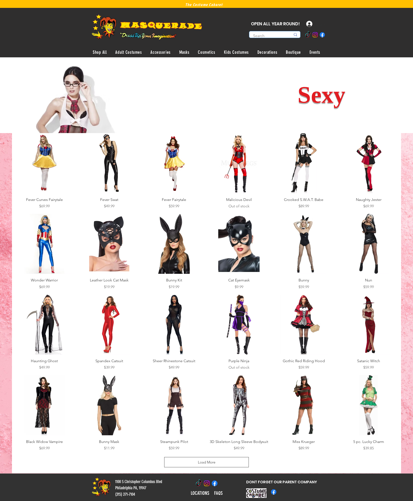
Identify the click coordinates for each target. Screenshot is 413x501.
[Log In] (306, 23)
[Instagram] (315, 34)
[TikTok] (307, 34)
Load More (206, 462)
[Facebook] (322, 34)
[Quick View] (44, 163)
